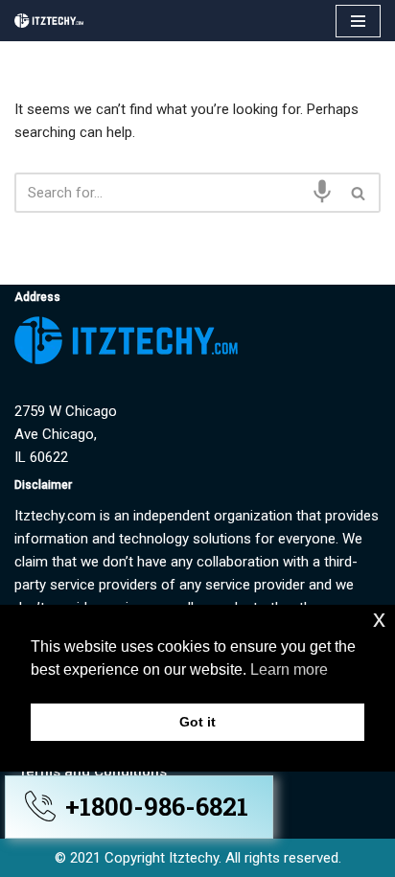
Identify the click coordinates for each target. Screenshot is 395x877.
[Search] (359, 193)
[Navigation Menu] (358, 21)
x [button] (379, 619)
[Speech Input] (322, 191)
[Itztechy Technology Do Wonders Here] (53, 20)
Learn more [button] (289, 669)
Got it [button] (197, 721)
